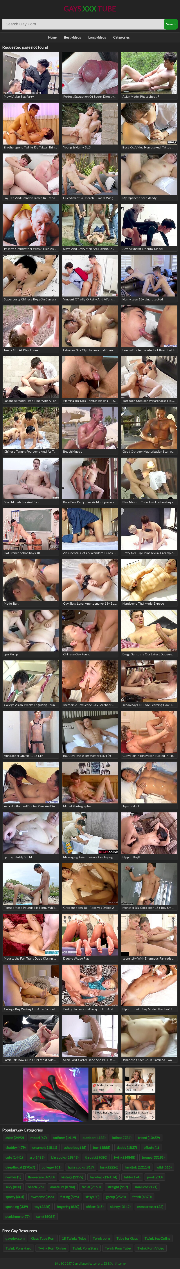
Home (52, 37)
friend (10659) (149, 1137)
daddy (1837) (127, 1147)
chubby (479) (15, 1147)
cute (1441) (14, 1157)
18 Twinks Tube (74, 1238)
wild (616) (164, 1167)
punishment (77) (17, 1216)
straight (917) (117, 1187)
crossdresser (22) (150, 1206)
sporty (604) (14, 1197)
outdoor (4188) (94, 1137)
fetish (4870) (142, 1197)
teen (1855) (101, 1147)
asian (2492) (14, 1137)
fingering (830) (68, 1206)
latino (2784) (121, 1137)
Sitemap (120, 1263)
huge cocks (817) (81, 1167)
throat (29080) (96, 1157)
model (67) (39, 1137)
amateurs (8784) (62, 1187)
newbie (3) (13, 1177)
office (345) (95, 1206)
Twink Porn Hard (18, 1248)
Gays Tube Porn (43, 1238)
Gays (90, 8)
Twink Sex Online (157, 1238)
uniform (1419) (64, 1137)
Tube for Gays (127, 1238)
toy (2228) (42, 1206)
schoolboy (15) (75, 1147)
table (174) (132, 1177)
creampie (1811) (44, 1147)
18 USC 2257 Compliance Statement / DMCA (83, 1263)
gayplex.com (15, 1238)
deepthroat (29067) (20, 1167)
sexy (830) (13, 1187)
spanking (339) (16, 1206)
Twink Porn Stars (85, 1248)
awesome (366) (42, 1197)
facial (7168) (91, 1187)
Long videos (97, 37)
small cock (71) (146, 1187)
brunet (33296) (153, 1157)
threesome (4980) (41, 1177)
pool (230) (155, 1177)
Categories (121, 37)
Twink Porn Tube (118, 1248)
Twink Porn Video (150, 1248)
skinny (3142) (120, 1206)
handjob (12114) (137, 1167)
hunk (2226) (109, 1167)
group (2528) (116, 1197)
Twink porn (101, 1238)
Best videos (72, 37)
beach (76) (36, 1187)
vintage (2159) (72, 1177)
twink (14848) (124, 1157)
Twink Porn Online (52, 1248)
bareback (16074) (103, 1177)
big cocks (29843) (65, 1157)
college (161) (51, 1167)
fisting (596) (69, 1197)
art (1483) (37, 1157)
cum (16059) (45, 1216)
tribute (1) (151, 1147)
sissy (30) (92, 1197)
